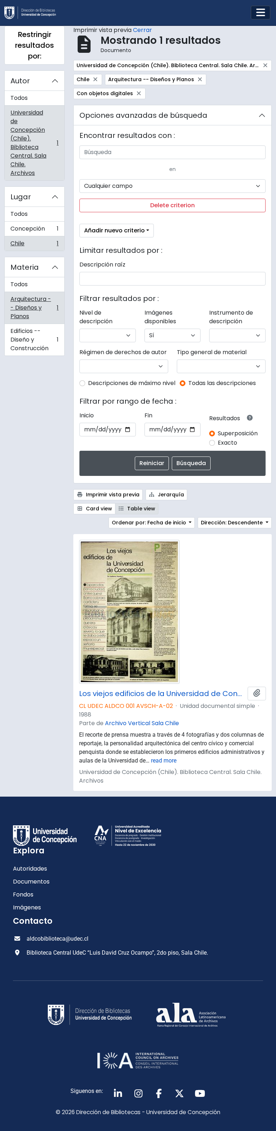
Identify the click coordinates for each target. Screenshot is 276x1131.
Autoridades (30, 869)
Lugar (20, 197)
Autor (20, 81)
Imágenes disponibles (160, 317)
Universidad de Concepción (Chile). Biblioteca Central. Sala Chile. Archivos (34, 142)
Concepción (34, 230)
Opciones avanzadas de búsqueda (143, 115)
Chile (34, 245)
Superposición (238, 433)
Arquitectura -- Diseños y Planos (34, 307)
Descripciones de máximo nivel (131, 383)
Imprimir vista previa (111, 494)
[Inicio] (33, 13)
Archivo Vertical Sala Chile (142, 723)
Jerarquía (170, 494)
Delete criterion (172, 205)
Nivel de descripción (95, 317)
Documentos (31, 881)
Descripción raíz (102, 264)
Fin (148, 415)
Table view (140, 508)
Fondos (23, 894)
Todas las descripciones (222, 383)
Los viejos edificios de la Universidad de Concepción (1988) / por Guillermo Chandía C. (162, 693)
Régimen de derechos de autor (123, 352)
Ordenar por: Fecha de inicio (150, 522)
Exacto (227, 443)
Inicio (86, 415)
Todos (19, 98)
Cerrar (142, 30)
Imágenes (27, 907)
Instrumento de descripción (231, 317)
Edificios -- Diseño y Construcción (34, 339)
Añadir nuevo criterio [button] (114, 230)
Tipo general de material (212, 352)
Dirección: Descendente (232, 522)
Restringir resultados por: (34, 45)
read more (163, 760)
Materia (24, 267)
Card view (98, 508)
